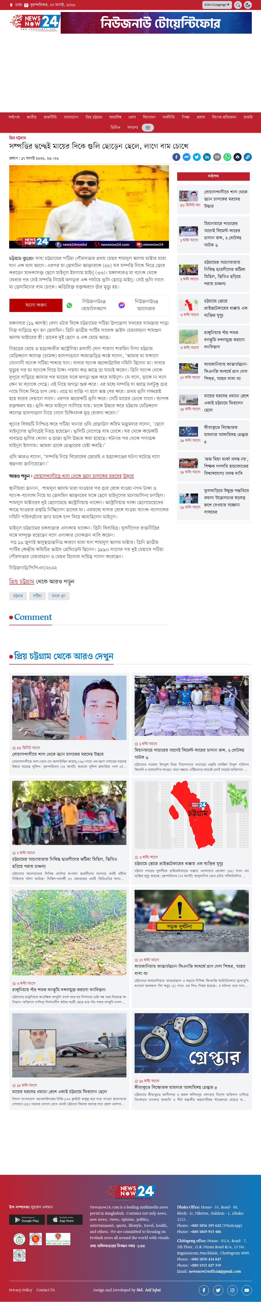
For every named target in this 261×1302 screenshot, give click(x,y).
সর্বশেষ (14, 117)
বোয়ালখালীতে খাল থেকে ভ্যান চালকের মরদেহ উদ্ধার (84, 476)
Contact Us (45, 1290)
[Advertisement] (130, 74)
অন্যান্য (132, 128)
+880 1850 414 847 (205, 1259)
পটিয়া (37, 596)
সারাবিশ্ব (115, 117)
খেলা (132, 117)
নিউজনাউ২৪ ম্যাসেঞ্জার (146, 305)
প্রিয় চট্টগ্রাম (94, 117)
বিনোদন (149, 117)
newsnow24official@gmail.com (215, 1271)
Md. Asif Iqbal (149, 1290)
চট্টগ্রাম (18, 596)
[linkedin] (207, 157)
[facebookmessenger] (186, 157)
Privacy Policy (20, 1290)
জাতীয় (32, 117)
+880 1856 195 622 (205, 1226)
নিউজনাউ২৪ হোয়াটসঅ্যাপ (94, 305)
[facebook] (176, 157)
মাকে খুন (59, 596)
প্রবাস (201, 117)
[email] (217, 157)
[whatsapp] (227, 157)
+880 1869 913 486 (205, 1232)
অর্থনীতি (169, 117)
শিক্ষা (186, 117)
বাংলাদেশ (71, 117)
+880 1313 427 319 (205, 1265)
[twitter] (197, 157)
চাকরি (248, 117)
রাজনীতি (50, 117)
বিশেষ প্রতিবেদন (224, 117)
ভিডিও (115, 128)
